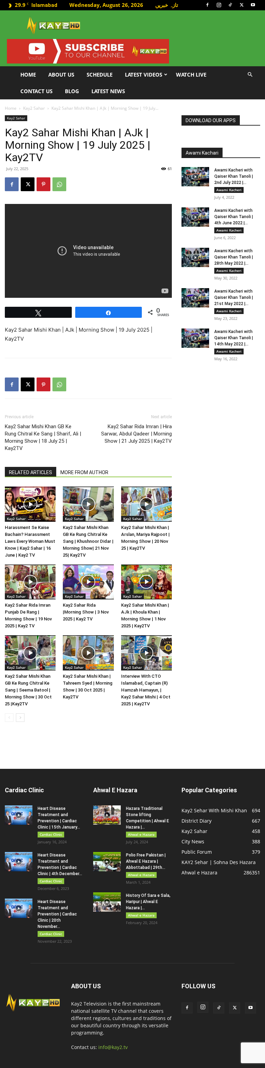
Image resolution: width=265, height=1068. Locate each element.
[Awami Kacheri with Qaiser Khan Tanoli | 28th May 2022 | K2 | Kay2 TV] (195, 257)
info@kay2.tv (113, 1047)
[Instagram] (219, 5)
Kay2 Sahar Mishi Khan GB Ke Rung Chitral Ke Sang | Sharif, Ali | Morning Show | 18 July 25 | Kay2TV (43, 437)
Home (28, 74)
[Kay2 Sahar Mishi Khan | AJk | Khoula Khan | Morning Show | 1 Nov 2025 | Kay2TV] (146, 582)
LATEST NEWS (108, 91)
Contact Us (36, 91)
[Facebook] (207, 5)
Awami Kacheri (229, 189)
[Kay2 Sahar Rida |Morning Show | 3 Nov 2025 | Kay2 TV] (88, 582)
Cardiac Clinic (51, 834)
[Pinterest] (43, 184)
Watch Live (191, 74)
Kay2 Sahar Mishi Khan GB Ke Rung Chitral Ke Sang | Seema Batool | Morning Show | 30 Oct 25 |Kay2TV (28, 690)
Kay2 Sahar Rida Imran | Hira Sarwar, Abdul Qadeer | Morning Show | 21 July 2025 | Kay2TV (136, 433)
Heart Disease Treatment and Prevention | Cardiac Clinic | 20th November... (57, 914)
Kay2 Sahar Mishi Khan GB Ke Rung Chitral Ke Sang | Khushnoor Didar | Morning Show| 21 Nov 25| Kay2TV (88, 541)
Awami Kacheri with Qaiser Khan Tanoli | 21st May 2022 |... (233, 297)
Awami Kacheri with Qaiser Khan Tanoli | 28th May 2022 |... (233, 257)
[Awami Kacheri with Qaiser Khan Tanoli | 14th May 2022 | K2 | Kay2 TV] (195, 338)
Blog (72, 91)
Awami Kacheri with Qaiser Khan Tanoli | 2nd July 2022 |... (233, 176)
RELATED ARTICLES (30, 472)
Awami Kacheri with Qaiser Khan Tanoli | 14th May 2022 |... (233, 337)
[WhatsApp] (59, 184)
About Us (61, 74)
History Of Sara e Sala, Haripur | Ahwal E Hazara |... (148, 901)
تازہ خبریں (166, 4)
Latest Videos (143, 74)
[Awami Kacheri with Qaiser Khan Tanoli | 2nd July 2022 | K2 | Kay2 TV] (195, 176)
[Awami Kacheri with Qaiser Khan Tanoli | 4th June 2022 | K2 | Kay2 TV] (195, 217)
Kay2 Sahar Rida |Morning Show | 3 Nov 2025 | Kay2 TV (86, 611)
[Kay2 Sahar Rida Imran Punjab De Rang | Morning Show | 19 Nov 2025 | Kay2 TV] (30, 582)
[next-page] (20, 717)
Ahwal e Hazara (141, 834)
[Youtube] (253, 5)
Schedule (99, 74)
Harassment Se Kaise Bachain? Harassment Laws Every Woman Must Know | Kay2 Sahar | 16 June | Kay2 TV (30, 541)
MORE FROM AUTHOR (84, 472)
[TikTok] (230, 5)
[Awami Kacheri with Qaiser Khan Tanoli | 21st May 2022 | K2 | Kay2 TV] (195, 297)
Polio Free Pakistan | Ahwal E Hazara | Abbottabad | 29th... (146, 861)
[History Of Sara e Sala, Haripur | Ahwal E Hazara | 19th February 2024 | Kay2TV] (107, 902)
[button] (250, 74)
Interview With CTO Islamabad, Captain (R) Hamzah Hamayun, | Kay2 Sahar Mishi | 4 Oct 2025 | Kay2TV (145, 690)
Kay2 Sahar (34, 108)
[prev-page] (9, 717)
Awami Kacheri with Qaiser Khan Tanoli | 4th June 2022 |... (233, 216)
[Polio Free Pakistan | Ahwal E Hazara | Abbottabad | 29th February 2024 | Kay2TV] (107, 861)
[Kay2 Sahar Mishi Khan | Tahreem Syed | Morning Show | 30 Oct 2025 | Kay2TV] (88, 652)
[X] (241, 5)
